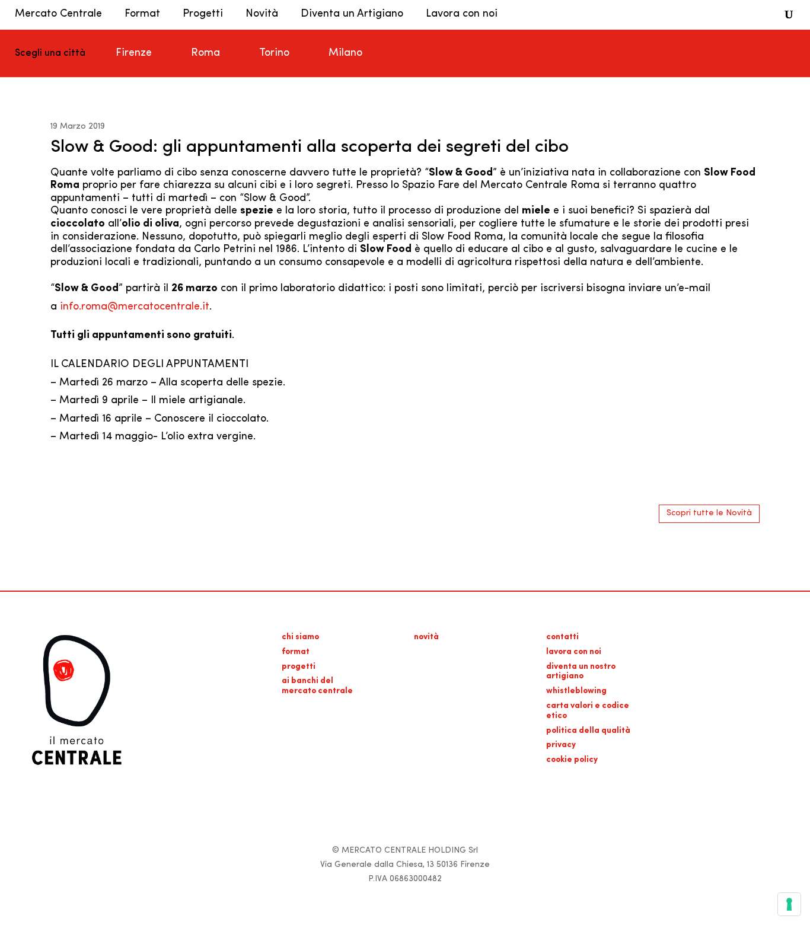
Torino (274, 53)
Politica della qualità (588, 730)
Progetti (203, 14)
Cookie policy (572, 759)
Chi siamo (300, 637)
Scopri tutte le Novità (709, 513)
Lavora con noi (462, 14)
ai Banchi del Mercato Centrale (317, 686)
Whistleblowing (576, 691)
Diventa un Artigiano (352, 14)
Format (142, 14)
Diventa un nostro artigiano (581, 671)
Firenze (134, 53)
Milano (345, 53)
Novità (261, 14)
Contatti (562, 637)
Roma (205, 53)
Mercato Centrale (58, 14)
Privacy (561, 745)
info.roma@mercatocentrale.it (134, 307)
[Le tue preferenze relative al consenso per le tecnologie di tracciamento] (789, 904)
